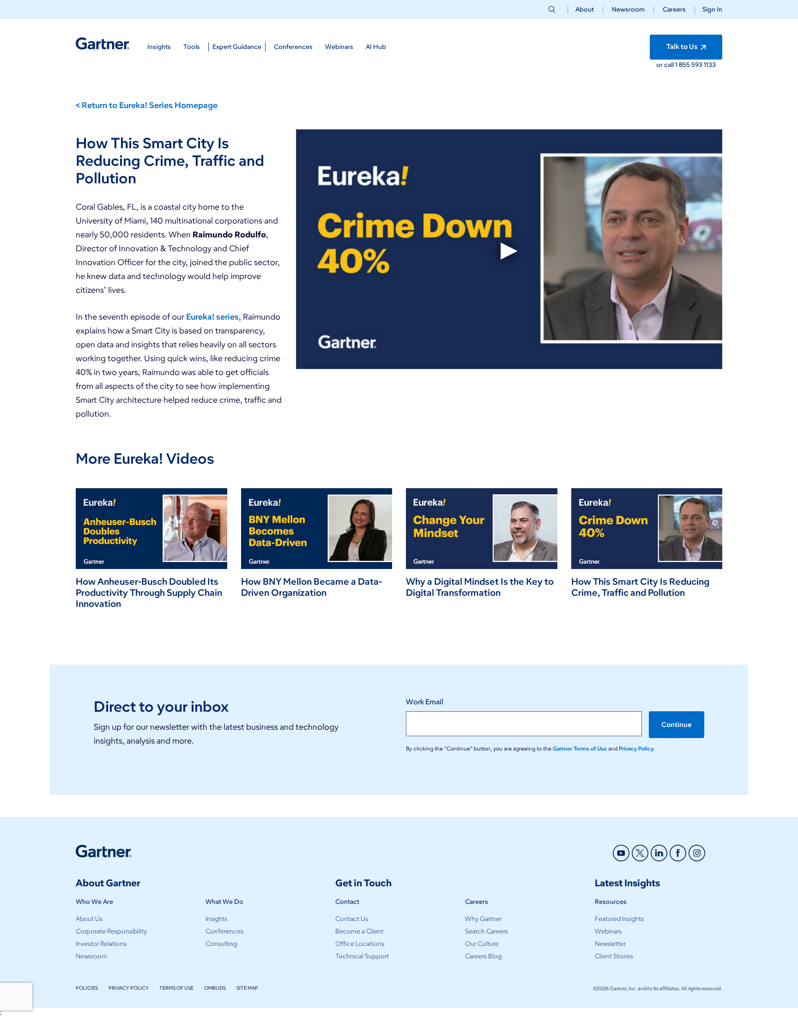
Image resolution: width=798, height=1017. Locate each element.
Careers (674, 9)
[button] (708, 9)
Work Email (424, 702)
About (584, 9)
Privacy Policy (129, 988)
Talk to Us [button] (682, 46)
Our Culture (482, 944)
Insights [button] (159, 47)
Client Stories (614, 956)
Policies (87, 988)
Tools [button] (191, 47)
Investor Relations (101, 944)
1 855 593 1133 (695, 65)
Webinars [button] (339, 47)
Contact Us (351, 919)
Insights (216, 919)
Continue (676, 724)
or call (665, 65)
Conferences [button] (293, 47)
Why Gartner (483, 919)
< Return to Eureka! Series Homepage (147, 105)
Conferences (224, 931)
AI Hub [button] (376, 47)
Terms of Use (176, 988)
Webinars (608, 931)
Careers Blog (483, 956)
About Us (89, 919)
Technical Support (362, 956)
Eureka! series (212, 317)
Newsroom (628, 9)
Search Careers (486, 931)
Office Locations (359, 944)
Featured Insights (619, 919)
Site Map (247, 988)
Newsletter (610, 944)
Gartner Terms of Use (580, 748)
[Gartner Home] (102, 43)
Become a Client (359, 931)
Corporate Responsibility (111, 931)
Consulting (221, 944)
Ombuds (215, 988)
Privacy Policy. (636, 748)
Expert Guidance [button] (236, 47)
